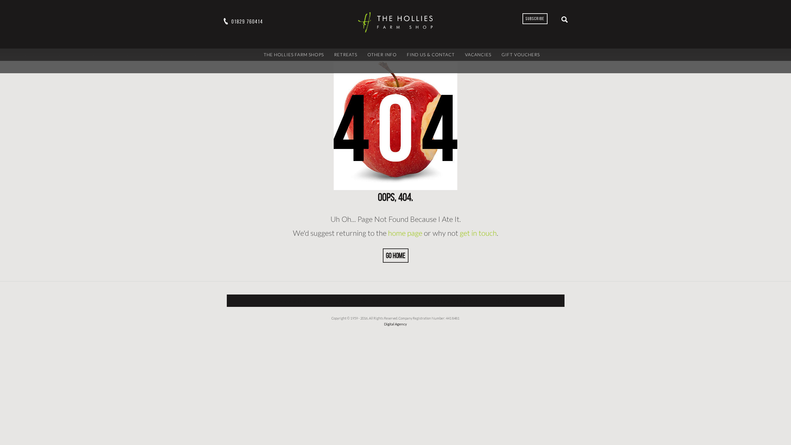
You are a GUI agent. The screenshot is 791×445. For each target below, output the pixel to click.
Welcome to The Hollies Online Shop (436, 300)
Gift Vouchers (520, 54)
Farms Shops (291, 300)
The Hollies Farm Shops (294, 54)
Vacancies (478, 54)
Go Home (395, 256)
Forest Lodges (334, 300)
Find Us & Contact (431, 54)
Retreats (345, 54)
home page (405, 232)
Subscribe (535, 18)
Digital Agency (395, 324)
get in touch (478, 232)
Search (564, 19)
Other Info (382, 54)
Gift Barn (372, 300)
